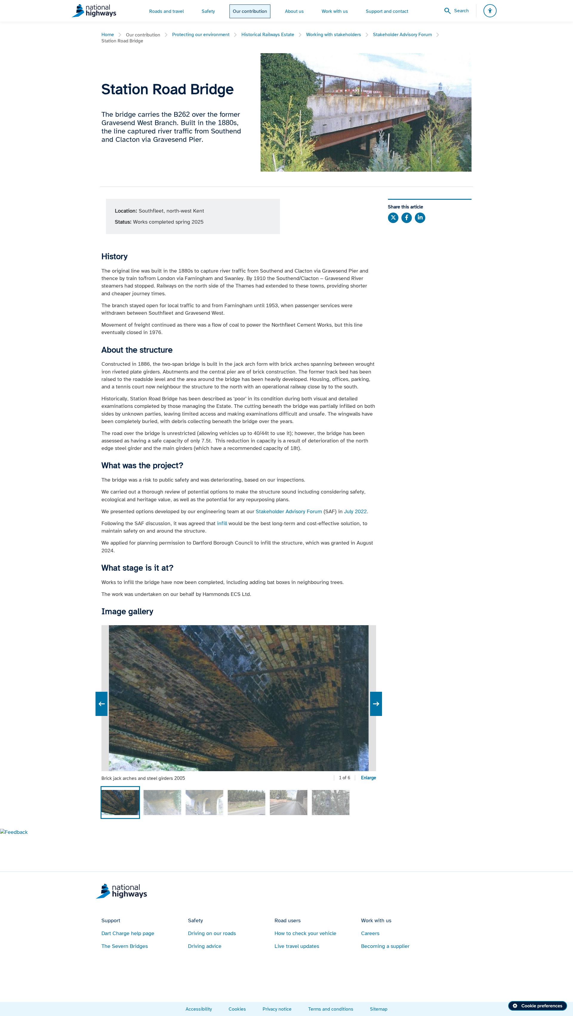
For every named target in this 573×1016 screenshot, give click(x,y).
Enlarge (368, 777)
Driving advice (204, 946)
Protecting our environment (200, 34)
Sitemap (378, 1009)
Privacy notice (277, 1009)
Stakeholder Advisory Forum (402, 34)
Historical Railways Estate (267, 34)
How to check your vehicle (305, 933)
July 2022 (355, 511)
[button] (14, 832)
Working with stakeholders (333, 34)
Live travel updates (297, 946)
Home (107, 34)
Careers (370, 933)
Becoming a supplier (385, 946)
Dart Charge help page (127, 933)
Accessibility (199, 1009)
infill (222, 523)
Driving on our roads (212, 933)
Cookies (237, 1009)
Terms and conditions (330, 1009)
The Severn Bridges (124, 946)
